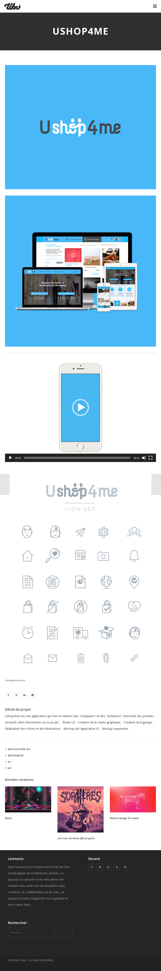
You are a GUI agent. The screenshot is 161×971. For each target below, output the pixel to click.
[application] (80, 407)
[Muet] (144, 458)
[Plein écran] (150, 458)
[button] (80, 407)
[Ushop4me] (8, 695)
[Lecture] (10, 458)
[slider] (77, 458)
